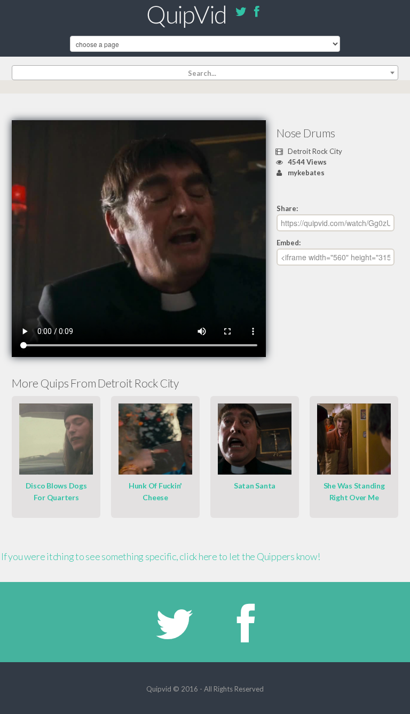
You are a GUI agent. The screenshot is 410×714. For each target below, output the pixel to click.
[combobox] (205, 72)
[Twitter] (240, 13)
